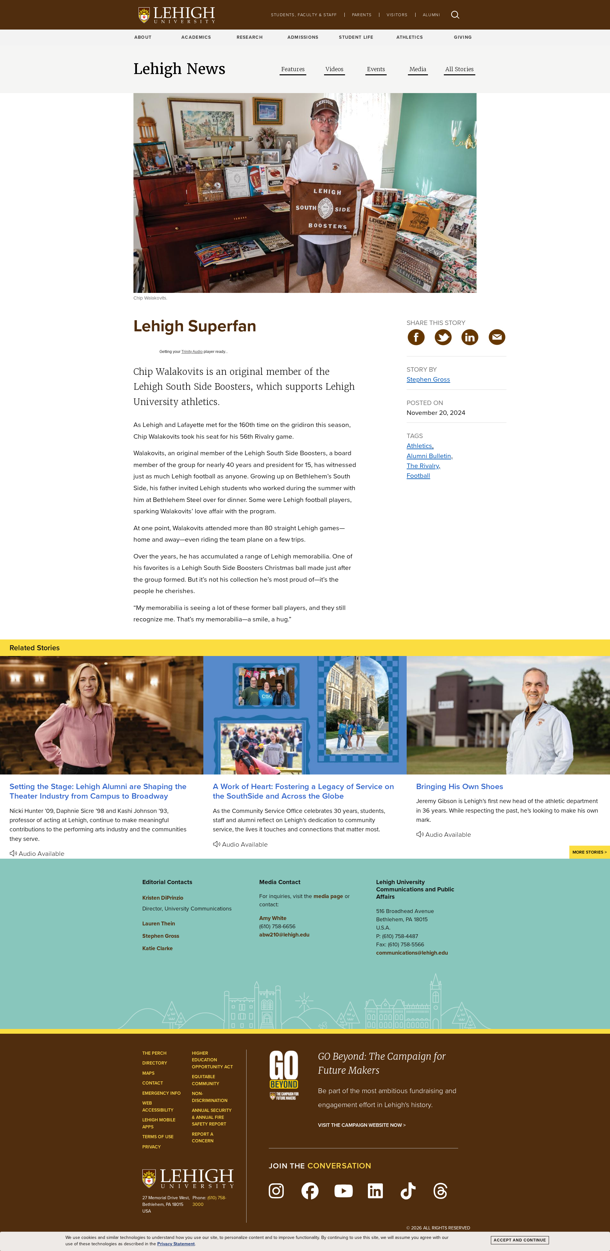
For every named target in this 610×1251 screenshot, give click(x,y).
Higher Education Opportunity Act (212, 1060)
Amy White (273, 918)
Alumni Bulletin (429, 456)
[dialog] (305, 1241)
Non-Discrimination (209, 1097)
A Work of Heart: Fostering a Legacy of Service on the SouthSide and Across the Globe (303, 791)
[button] (455, 15)
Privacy (151, 1147)
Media (418, 69)
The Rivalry (423, 465)
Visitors (397, 15)
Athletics (409, 37)
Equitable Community (205, 1080)
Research (250, 37)
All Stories (459, 69)
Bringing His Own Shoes (459, 786)
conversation (340, 1166)
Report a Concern (203, 1138)
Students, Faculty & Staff (304, 15)
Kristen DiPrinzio (162, 898)
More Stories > (590, 852)
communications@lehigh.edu (412, 953)
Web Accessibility (157, 1106)
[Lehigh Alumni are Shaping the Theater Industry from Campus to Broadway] (101, 715)
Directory (154, 1063)
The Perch (154, 1053)
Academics (196, 37)
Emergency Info (161, 1093)
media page (328, 896)
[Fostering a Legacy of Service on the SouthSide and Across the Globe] (305, 715)
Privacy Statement (176, 1244)
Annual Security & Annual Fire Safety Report (212, 1117)
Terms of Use (157, 1136)
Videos (334, 69)
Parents (362, 15)
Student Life (356, 37)
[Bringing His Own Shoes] (508, 715)
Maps (148, 1073)
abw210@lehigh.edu (284, 934)
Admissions (303, 37)
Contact (152, 1083)
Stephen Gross (428, 379)
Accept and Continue (520, 1240)
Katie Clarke (157, 948)
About (143, 37)
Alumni (431, 15)
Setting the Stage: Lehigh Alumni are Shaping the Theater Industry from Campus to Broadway (98, 791)
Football (418, 475)
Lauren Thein (158, 923)
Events (376, 69)
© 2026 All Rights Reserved (438, 1227)
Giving (463, 37)
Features (293, 69)
